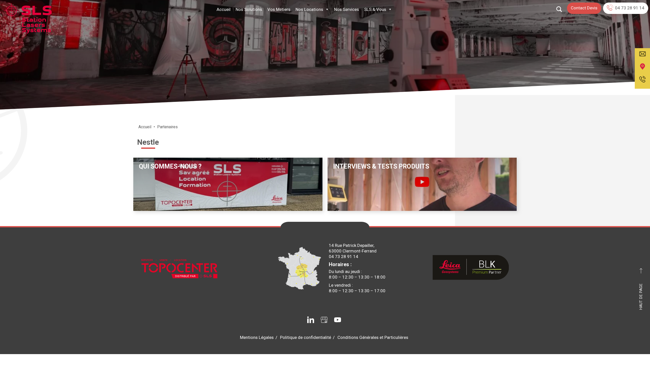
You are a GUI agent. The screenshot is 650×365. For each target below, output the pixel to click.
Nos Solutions (249, 9)
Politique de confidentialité (305, 337)
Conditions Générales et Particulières (372, 337)
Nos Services (346, 9)
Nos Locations (309, 9)
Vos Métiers (278, 9)
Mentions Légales (257, 337)
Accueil (224, 9)
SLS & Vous (375, 9)
